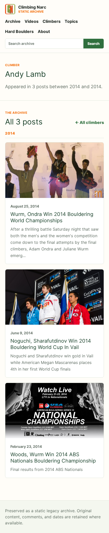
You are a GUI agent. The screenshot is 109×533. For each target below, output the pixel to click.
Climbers (52, 21)
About (44, 31)
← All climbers (89, 122)
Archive (13, 21)
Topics (71, 21)
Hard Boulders (19, 31)
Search (93, 43)
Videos (32, 21)
